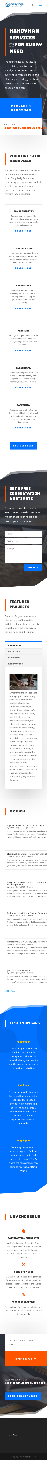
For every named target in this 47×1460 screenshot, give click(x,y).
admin (11, 828)
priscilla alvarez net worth (18, 970)
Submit (33, 567)
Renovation (15, 664)
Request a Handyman (21, 108)
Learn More (23, 231)
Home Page (12, 1435)
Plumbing (14, 658)
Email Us (24, 1358)
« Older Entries (10, 991)
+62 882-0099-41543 (24, 128)
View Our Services (22, 1396)
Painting (14, 651)
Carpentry (15, 645)
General (30, 828)
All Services (23, 446)
